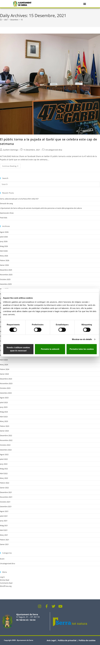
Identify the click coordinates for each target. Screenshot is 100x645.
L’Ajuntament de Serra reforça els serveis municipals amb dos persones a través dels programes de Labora (41, 208)
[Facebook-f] (46, 606)
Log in (2, 577)
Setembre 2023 (6, 393)
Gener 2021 (4, 544)
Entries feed (4, 580)
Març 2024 (4, 364)
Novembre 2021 (6, 497)
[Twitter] (53, 606)
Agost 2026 (4, 232)
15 (22, 19)
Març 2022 (4, 478)
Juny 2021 (3, 520)
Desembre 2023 (6, 379)
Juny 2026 (3, 241)
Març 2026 (4, 256)
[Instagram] (40, 606)
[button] (84, 4)
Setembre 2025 (6, 284)
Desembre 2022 (6, 435)
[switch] (37, 330)
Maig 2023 (4, 412)
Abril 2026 (4, 251)
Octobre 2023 (5, 388)
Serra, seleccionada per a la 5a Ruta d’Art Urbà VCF (19, 199)
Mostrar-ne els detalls (82, 339)
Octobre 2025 (5, 279)
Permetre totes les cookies (82, 349)
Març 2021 (4, 535)
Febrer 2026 (4, 260)
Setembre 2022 (6, 450)
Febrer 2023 (4, 426)
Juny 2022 (3, 464)
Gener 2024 (4, 374)
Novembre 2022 (6, 440)
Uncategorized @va (53, 150)
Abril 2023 (4, 416)
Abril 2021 (4, 530)
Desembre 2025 (6, 270)
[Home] (1, 19)
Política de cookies (87, 640)
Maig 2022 (4, 468)
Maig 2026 (4, 246)
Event (2, 559)
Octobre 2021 (5, 502)
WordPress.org (5, 586)
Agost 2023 (4, 397)
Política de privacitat (67, 640)
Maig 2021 (4, 525)
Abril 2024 (4, 360)
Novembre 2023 (6, 383)
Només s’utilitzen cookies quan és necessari (18, 349)
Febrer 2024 (4, 369)
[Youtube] (60, 606)
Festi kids (3, 217)
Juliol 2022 (4, 459)
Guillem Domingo (10, 150)
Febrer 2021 (4, 539)
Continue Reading (11, 165)
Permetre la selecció (50, 349)
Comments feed (6, 583)
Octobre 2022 (5, 445)
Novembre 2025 (6, 274)
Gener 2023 (4, 431)
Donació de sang (6, 203)
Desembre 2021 (6, 492)
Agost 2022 (4, 454)
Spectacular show (7, 213)
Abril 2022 (4, 473)
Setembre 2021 (6, 506)
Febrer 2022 (4, 483)
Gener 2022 (4, 487)
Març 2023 (4, 421)
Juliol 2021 (4, 516)
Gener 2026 (4, 265)
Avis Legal (51, 640)
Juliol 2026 (4, 237)
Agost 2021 (4, 511)
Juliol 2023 (4, 402)
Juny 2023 (3, 407)
